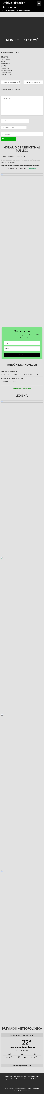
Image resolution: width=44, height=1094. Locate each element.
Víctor (19, 52)
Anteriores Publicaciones (22, 389)
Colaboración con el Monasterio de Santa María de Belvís (21, 375)
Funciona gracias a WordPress (15, 1088)
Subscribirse (22, 355)
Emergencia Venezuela (9, 371)
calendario (31, 168)
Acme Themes (25, 1091)
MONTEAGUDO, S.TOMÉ (12, 82)
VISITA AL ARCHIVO (8, 382)
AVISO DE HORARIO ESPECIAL (12, 378)
